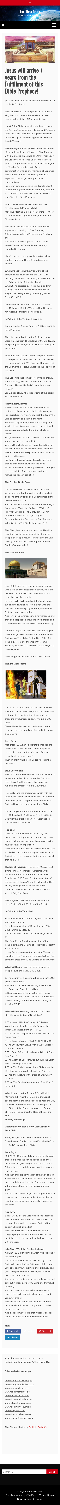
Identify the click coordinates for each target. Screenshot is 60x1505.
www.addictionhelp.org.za (18, 1406)
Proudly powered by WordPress (21, 1495)
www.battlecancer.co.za (17, 1395)
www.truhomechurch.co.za (18, 1414)
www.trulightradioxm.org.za (18, 1380)
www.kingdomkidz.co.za (17, 1388)
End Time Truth (30, 11)
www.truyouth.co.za (15, 1410)
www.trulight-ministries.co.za (19, 1384)
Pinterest (46, 1331)
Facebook (13, 1331)
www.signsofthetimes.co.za (19, 1417)
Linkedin (13, 1337)
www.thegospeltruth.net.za (18, 1399)
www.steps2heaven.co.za (18, 1402)
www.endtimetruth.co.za (17, 1391)
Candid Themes (35, 1499)
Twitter (30, 1331)
